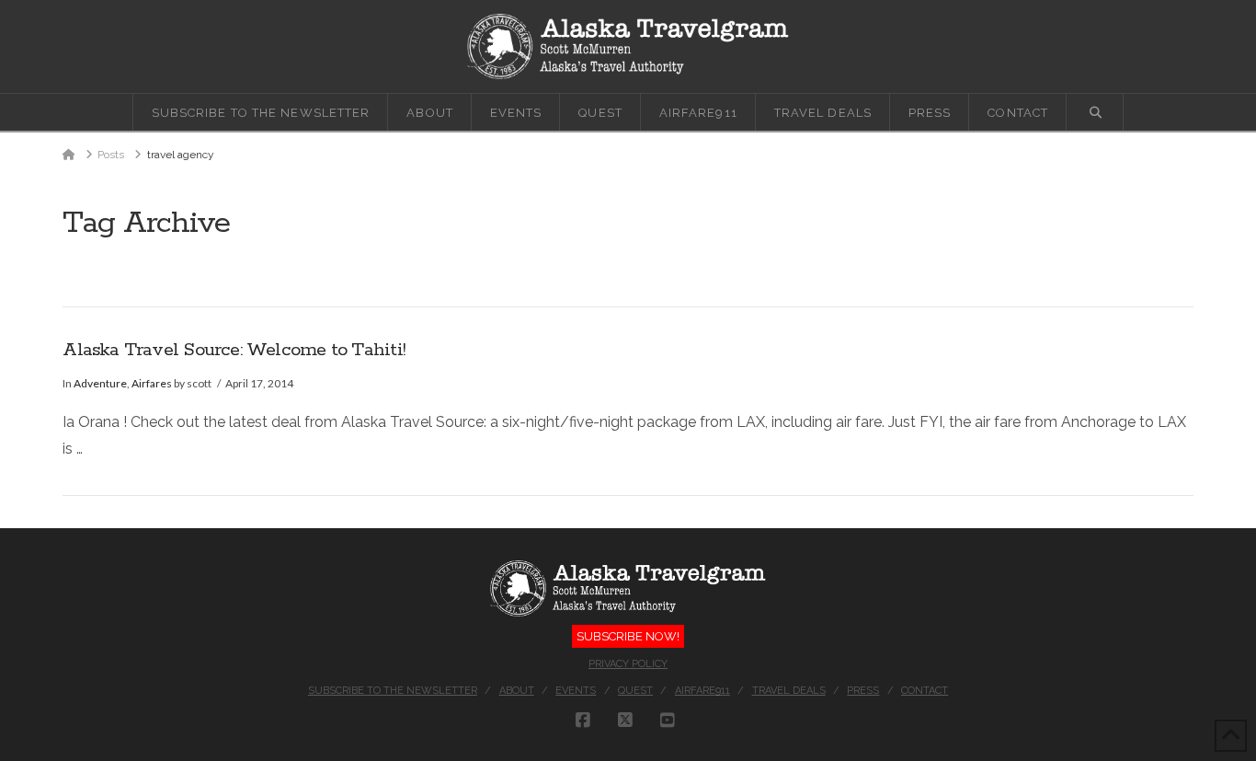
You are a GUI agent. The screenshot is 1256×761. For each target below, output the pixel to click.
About (516, 691)
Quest (635, 691)
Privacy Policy (628, 664)
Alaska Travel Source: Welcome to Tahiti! (234, 350)
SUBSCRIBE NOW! (628, 636)
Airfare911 (702, 691)
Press (863, 691)
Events (575, 691)
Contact (924, 691)
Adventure (100, 383)
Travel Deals (789, 691)
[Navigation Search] (1095, 112)
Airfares (151, 383)
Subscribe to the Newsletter (392, 691)
